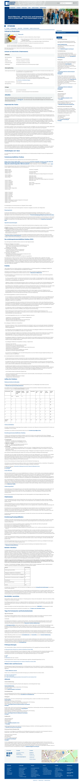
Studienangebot (13, 28)
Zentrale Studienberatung (9, 685)
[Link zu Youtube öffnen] (9, 755)
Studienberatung (34, 771)
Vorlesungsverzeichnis (10, 625)
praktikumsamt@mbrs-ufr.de (13, 722)
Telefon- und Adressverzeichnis (58, 769)
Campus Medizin (33, 759)
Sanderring (31, 752)
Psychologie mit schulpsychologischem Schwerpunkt (20, 162)
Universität (12, 7)
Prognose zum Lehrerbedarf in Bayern (38, 608)
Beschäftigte (21, 772)
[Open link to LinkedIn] (11, 753)
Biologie (6, 161)
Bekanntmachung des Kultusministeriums (13, 235)
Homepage (7, 705)
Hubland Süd (32, 757)
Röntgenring (32, 754)
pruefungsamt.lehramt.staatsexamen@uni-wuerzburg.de (19, 704)
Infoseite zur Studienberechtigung (24, 80)
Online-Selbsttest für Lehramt (11, 670)
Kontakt (18, 750)
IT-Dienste (33, 769)
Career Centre (33, 776)
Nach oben (69, 770)
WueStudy (45, 767)
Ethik (19, 161)
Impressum (35, 780)
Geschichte (42, 161)
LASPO (6, 655)
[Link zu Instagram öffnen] (7, 753)
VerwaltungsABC (22, 774)
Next (76, 15)
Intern (58, 3)
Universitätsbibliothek (35, 768)
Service (32, 765)
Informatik (46, 161)
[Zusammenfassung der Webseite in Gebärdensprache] (75, 3)
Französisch (32, 161)
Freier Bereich (7, 657)
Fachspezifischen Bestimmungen (42, 587)
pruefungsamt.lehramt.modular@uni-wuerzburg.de (17, 712)
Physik (8, 162)
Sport (52, 163)
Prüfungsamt (33, 772)
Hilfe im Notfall (58, 776)
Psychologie (7, 468)
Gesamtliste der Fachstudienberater (27, 694)
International (43, 7)
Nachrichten (21, 770)
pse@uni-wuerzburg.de (11, 738)
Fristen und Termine (23, 768)
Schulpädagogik (8, 467)
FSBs (6, 656)
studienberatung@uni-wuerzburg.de (14, 689)
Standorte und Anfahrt (59, 770)
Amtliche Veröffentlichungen (22, 776)
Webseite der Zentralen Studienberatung (32, 623)
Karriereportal (21, 771)
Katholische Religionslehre (15, 163)
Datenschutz (41, 780)
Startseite (9, 765)
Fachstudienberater (22, 642)
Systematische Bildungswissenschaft (21, 466)
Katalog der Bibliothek (47, 774)
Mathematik (50, 161)
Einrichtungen (35, 7)
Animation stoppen (74, 23)
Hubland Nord (32, 755)
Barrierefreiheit (47, 780)
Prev (6, 15)
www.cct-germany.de (10, 675)
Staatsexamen (26, 28)
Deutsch (12, 161)
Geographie (37, 161)
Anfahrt (31, 750)
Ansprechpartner (8, 699)
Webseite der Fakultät (11, 484)
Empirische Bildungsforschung (33, 466)
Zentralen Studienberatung (45, 634)
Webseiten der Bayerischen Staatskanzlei (13, 727)
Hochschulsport (34, 770)
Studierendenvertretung (35, 775)
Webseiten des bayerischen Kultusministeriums (14, 385)
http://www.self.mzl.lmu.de (11, 674)
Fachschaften (34, 634)
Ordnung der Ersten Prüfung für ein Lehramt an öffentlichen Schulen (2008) (19, 649)
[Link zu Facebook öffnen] (7, 755)
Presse (56, 771)
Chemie (9, 161)
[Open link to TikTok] (9, 753)
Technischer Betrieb (59, 775)
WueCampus (45, 769)
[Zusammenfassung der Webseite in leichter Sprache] (73, 3)
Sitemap (68, 767)
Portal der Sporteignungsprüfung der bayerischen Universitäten (42, 214)
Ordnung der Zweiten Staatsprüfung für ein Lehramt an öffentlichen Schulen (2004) (20, 661)
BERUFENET (39, 606)
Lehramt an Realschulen (34, 28)
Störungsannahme (58, 774)
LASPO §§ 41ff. (20, 99)
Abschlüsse (20, 28)
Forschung (24, 7)
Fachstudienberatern (26, 634)
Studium (18, 7)
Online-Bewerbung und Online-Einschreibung (47, 772)
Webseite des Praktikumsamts (36, 272)
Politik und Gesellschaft (24, 163)
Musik (6, 162)
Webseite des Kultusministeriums (12, 545)
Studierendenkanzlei (35, 774)
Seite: (68, 775)
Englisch (16, 161)
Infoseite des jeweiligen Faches (35, 430)
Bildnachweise (70, 769)
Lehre (29, 7)
